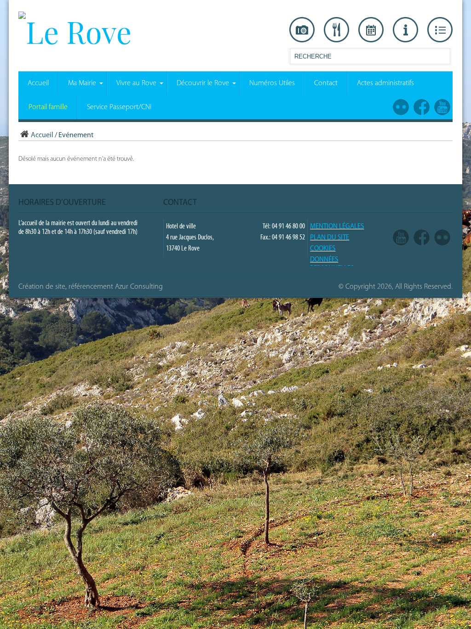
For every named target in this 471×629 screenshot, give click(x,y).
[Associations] (440, 30)
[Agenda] (371, 30)
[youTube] (401, 238)
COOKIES (322, 248)
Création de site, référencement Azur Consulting (90, 287)
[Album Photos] (442, 238)
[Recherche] (443, 58)
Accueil (42, 135)
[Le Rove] (75, 31)
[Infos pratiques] (405, 30)
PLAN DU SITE (329, 237)
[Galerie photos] (302, 30)
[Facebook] (422, 238)
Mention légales (337, 226)
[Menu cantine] (336, 30)
